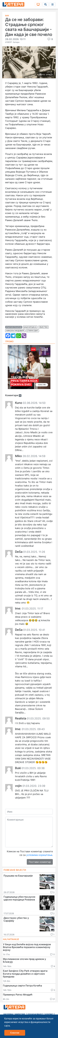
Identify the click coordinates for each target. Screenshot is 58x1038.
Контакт (49, 1014)
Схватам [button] (14, 1032)
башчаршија (30, 327)
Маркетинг (20, 1014)
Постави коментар (40, 861)
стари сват (32, 331)
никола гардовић (15, 331)
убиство (43, 327)
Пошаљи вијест (35, 1014)
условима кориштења (39, 854)
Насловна (8, 1014)
